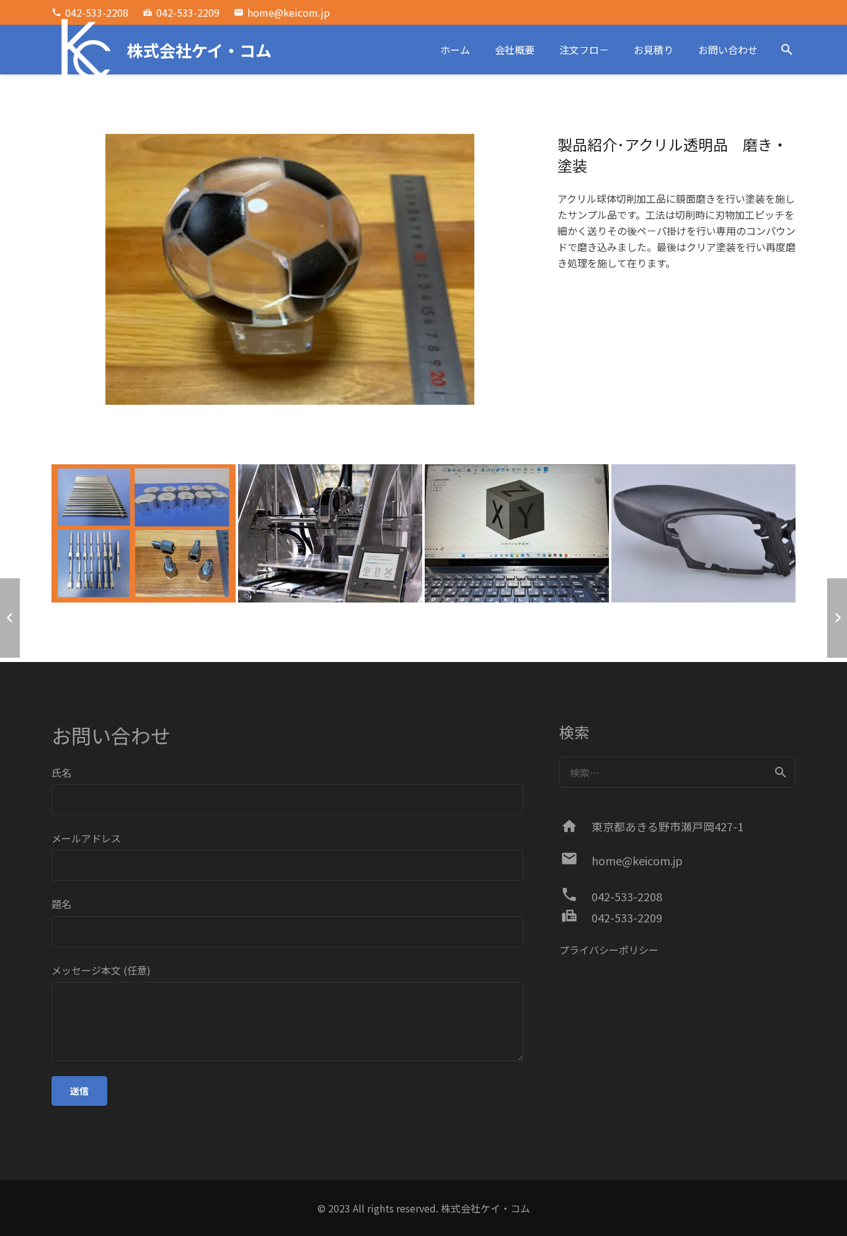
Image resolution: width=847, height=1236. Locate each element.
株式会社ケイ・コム (485, 1208)
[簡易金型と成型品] (517, 533)
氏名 (61, 772)
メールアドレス (86, 838)
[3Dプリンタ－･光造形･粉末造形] (330, 533)
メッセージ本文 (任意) (101, 970)
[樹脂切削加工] (703, 533)
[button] (786, 50)
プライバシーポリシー (609, 949)
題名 (61, 903)
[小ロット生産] (143, 533)
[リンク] (82, 50)
